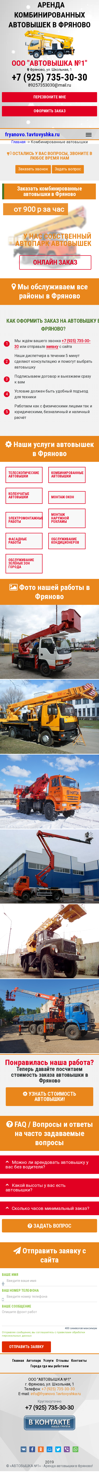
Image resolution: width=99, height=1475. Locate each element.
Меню (88, 132)
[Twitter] (58, 1449)
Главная (18, 1360)
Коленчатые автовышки (18, 495)
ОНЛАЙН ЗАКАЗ (55, 262)
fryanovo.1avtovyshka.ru (32, 134)
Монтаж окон (62, 497)
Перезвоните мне (49, 97)
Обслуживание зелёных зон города (21, 563)
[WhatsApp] (75, 1449)
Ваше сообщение (16, 1306)
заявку (52, 346)
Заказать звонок (33, 169)
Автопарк (33, 1360)
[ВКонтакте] (23, 1449)
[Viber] (67, 1449)
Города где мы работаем (50, 1366)
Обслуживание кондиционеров (65, 540)
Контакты (79, 1360)
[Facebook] (32, 1449)
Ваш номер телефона (20, 1291)
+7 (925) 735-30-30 (49, 77)
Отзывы (62, 1360)
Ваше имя (10, 1275)
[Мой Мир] (49, 1449)
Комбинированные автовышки (67, 474)
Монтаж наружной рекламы (60, 518)
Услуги (48, 1360)
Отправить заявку (26, 1346)
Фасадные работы (17, 540)
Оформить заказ (50, 111)
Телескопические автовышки (23, 474)
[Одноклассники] (41, 1449)
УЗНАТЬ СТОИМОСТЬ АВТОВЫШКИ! (51, 1096)
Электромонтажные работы (25, 519)
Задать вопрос (68, 169)
